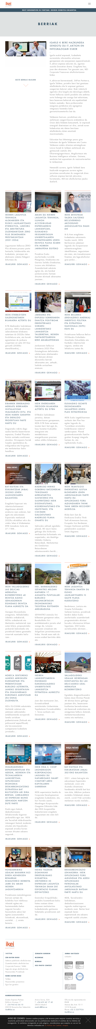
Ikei (9, 945)
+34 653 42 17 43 (45, 1002)
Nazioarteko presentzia (14, 982)
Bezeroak (39, 957)
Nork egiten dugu (13, 976)
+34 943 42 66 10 (15, 1004)
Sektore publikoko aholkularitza (18, 960)
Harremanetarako (13, 995)
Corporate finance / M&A (15, 966)
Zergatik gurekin (42, 953)
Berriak (38, 961)
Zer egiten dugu (12, 957)
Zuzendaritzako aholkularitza (17, 963)
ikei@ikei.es (10, 1009)
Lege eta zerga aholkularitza (16, 969)
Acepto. (66, 1025)
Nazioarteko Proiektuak (14, 972)
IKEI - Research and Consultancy (11, 4)
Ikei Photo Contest (43, 965)
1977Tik (8, 953)
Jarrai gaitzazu (72, 953)
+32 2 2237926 (77, 1009)
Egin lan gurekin (11, 984)
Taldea (8, 979)
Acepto (88, 1020)
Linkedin (68, 956)
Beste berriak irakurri (25, 80)
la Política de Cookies (53, 1025)
